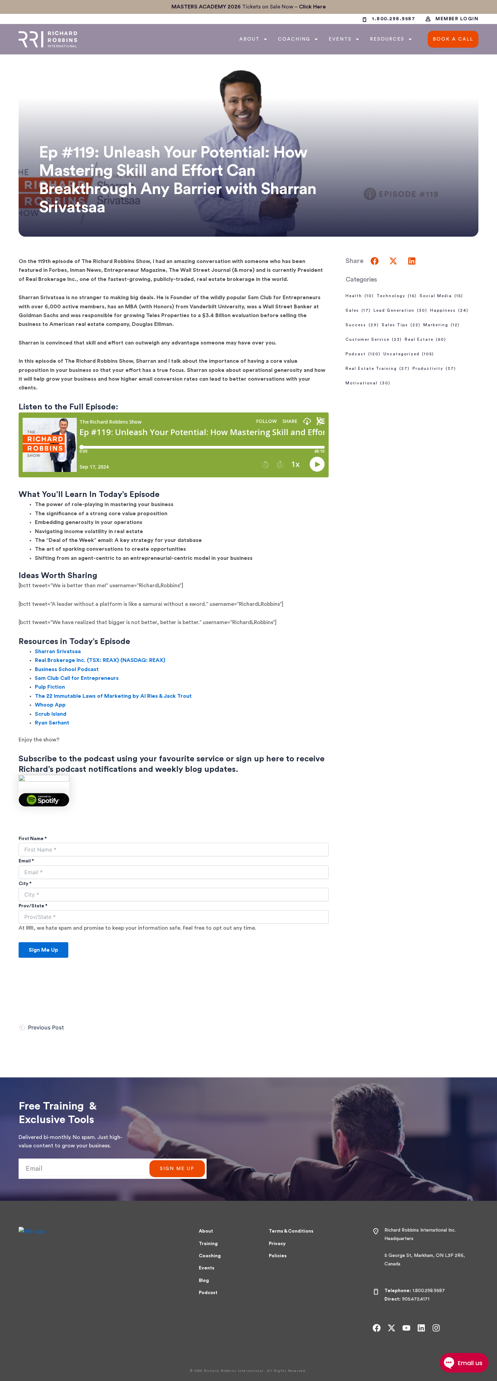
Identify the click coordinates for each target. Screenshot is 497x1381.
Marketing (441, 325)
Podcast (363, 354)
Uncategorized (408, 354)
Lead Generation (400, 310)
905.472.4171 (415, 1299)
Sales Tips (401, 325)
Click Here (312, 6)
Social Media (441, 296)
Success (362, 325)
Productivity (434, 368)
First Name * (33, 838)
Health (360, 296)
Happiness (449, 310)
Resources (387, 39)
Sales (358, 310)
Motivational (368, 383)
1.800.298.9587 (428, 1290)
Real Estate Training (378, 368)
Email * (26, 861)
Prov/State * (33, 906)
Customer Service (374, 339)
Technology (397, 296)
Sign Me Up (43, 950)
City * (25, 883)
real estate (425, 339)
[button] (374, 261)
